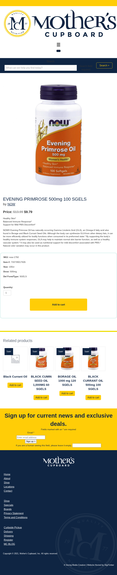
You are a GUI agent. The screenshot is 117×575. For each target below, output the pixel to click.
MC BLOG (9, 544)
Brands (8, 509)
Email (30, 432)
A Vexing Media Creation (74, 565)
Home (7, 474)
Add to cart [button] (15, 385)
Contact (8, 491)
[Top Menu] (58, 44)
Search (50, 61)
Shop (7, 482)
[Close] (58, 51)
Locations (9, 486)
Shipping (9, 536)
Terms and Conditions (15, 517)
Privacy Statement (13, 513)
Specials (8, 505)
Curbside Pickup (13, 527)
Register (8, 540)
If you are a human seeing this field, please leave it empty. (44, 445)
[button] (104, 65)
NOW (11, 204)
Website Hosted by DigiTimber (100, 565)
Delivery (8, 531)
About (7, 478)
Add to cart (58, 304)
